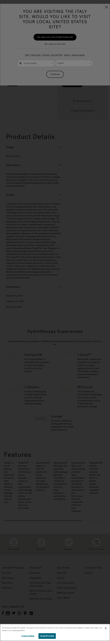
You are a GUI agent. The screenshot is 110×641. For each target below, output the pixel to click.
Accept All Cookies (47, 636)
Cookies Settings (27, 636)
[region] (55, 632)
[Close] (106, 628)
